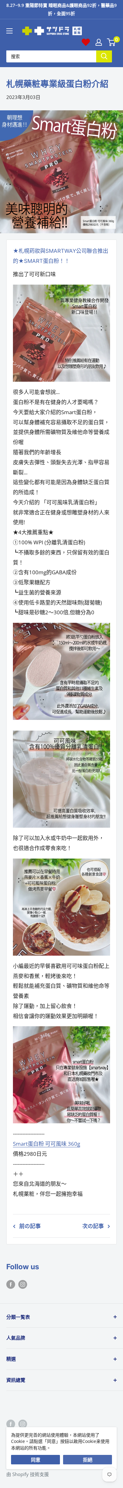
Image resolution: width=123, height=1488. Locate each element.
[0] (111, 42)
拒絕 (87, 1459)
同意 (35, 1459)
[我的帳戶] (99, 42)
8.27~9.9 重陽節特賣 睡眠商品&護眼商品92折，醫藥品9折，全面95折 (61, 9)
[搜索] (104, 56)
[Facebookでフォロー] (10, 1284)
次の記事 (93, 1226)
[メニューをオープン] (9, 30)
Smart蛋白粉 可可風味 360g (46, 1143)
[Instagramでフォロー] (22, 1284)
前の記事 (30, 1226)
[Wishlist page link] (86, 42)
